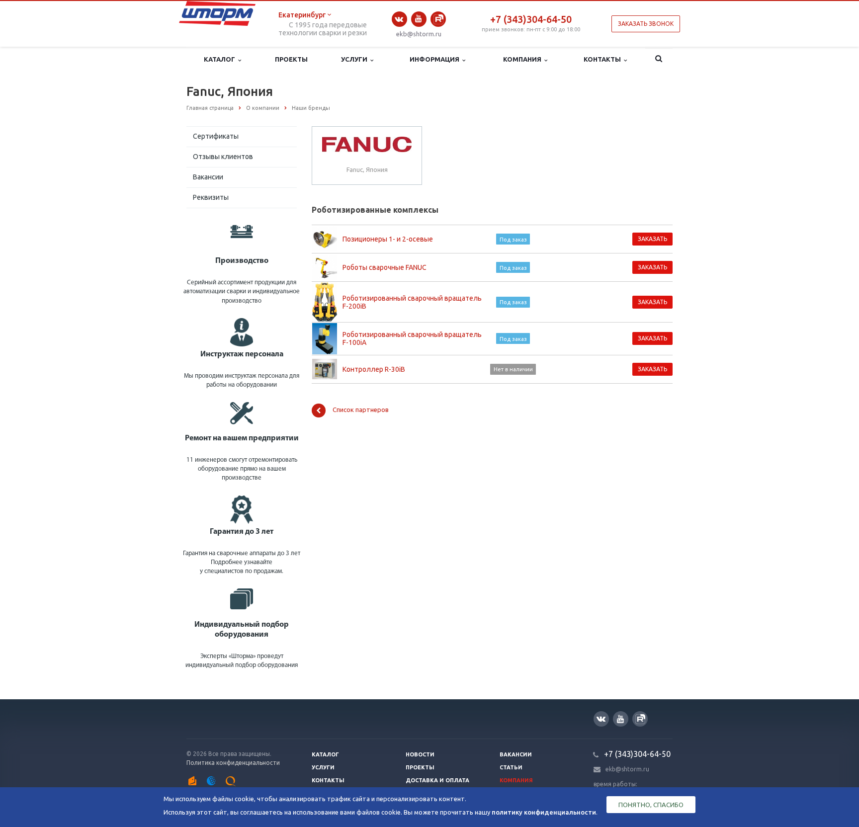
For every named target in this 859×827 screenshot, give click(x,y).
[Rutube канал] (438, 19)
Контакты (604, 59)
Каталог (221, 59)
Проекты (291, 59)
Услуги (355, 59)
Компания (523, 59)
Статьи (511, 767)
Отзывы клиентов (223, 157)
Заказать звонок (646, 23)
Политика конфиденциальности (233, 762)
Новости (420, 754)
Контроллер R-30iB (374, 369)
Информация (436, 59)
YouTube (419, 19)
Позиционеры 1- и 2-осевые (388, 239)
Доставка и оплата (437, 780)
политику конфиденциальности (544, 812)
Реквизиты (211, 197)
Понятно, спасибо (651, 804)
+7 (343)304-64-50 (531, 19)
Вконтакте (399, 19)
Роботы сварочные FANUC (385, 267)
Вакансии (208, 177)
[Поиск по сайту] (659, 59)
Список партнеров (361, 409)
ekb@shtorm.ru (418, 33)
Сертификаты (216, 136)
